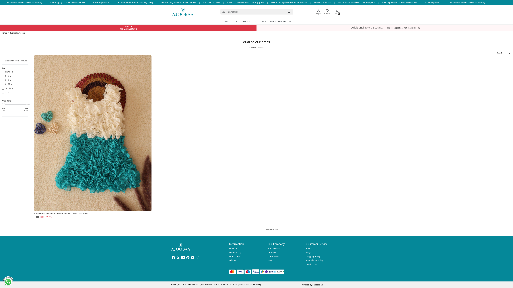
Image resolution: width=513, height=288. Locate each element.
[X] (178, 258)
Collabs (232, 260)
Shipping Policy (313, 256)
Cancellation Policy (314, 260)
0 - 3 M (8, 76)
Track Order (311, 264)
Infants (226, 21)
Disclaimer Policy (253, 284)
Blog (270, 260)
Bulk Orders (234, 256)
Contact (309, 248)
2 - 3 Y (8, 92)
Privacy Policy (238, 284)
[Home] (182, 12)
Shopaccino (317, 284)
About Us (233, 248)
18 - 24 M (9, 88)
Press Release (274, 248)
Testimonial (273, 252)
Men (256, 21)
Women (246, 21)
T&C (418, 28)
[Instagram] (197, 258)
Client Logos (273, 256)
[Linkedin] (183, 258)
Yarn (264, 21)
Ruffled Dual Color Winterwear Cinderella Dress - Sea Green (61, 213)
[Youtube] (193, 258)
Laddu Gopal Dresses (280, 21)
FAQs (308, 252)
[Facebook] (173, 258)
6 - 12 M (8, 84)
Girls (236, 21)
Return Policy (235, 252)
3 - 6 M (8, 80)
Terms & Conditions (222, 284)
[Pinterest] (188, 258)
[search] (289, 12)
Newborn (9, 72)
